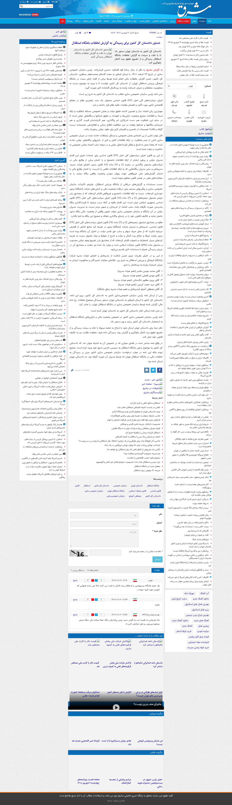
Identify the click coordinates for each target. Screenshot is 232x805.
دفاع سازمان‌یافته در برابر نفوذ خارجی (193, 522)
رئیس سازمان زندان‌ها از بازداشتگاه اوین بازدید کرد (190, 564)
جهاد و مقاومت (131, 21)
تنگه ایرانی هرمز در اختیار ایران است (193, 219)
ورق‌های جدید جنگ (200, 539)
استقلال (87, 485)
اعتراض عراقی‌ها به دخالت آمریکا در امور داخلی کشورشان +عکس (44, 388)
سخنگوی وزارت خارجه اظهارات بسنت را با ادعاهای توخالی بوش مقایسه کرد (189, 493)
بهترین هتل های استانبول (197, 604)
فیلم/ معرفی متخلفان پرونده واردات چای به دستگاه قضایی (135, 428)
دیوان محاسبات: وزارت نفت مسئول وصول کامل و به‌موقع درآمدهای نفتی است (189, 276)
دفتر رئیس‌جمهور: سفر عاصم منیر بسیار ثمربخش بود (189, 479)
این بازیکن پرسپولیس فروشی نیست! (150, 742)
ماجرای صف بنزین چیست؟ (147, 704)
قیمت (208, 32)
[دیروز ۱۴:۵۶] (116, 728)
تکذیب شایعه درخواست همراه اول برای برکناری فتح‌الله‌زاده (135, 415)
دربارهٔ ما (23, 2)
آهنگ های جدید (201, 620)
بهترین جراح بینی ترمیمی (197, 615)
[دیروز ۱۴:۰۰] (116, 766)
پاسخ (75, 580)
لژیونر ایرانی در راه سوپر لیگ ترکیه (48, 117)
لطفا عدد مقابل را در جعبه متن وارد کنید (146, 551)
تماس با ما (35, 2)
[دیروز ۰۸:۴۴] (84, 679)
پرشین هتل (203, 626)
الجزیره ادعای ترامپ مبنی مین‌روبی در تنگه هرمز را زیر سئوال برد (43, 243)
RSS (53, 2)
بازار (62, 21)
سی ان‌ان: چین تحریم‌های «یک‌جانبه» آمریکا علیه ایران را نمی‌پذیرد (43, 372)
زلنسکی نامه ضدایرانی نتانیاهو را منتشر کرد (148, 664)
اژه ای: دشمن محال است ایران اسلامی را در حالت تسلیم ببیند (189, 250)
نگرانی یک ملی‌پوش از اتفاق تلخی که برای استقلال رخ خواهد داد (133, 449)
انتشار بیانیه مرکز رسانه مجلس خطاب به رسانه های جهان (190, 583)
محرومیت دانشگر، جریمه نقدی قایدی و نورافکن (140, 424)
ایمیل (159, 522)
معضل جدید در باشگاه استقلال (147, 466)
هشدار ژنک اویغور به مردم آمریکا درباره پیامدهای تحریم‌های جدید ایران (43, 426)
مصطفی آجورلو (135, 496)
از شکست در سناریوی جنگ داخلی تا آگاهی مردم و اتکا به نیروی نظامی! (189, 348)
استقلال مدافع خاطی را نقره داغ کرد (145, 403)
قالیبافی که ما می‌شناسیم (198, 530)
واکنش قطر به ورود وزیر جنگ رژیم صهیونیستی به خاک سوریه (43, 65)
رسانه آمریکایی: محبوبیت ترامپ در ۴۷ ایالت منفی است (43, 319)
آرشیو (45, 2)
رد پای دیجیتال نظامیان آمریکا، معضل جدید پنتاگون (45, 475)
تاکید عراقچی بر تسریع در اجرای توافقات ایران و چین (190, 257)
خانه (209, 21)
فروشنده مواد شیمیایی (198, 642)
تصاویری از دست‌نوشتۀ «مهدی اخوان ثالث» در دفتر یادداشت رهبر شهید (190, 146)
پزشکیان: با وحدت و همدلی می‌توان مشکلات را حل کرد (190, 202)
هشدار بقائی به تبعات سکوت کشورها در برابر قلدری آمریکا (191, 374)
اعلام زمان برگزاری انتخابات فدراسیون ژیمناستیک (41, 408)
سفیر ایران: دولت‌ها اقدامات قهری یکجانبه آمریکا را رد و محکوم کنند (189, 310)
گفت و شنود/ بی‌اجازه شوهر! (196, 535)
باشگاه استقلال (153, 485)
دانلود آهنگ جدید (201, 599)
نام (160, 514)
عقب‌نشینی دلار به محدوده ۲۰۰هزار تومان (191, 55)
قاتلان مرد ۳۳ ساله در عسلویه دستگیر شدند (43, 152)
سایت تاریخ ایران (179, 599)
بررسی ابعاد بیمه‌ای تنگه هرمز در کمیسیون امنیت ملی (189, 509)
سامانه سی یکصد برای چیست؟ (49, 180)
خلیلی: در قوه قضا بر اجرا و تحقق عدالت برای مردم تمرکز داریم (191, 418)
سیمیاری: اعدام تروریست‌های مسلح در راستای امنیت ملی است (44, 224)
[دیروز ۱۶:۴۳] (84, 650)
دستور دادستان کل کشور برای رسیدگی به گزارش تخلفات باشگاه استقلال (116, 43)
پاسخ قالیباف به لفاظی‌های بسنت (195, 323)
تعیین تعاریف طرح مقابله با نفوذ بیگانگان (192, 439)
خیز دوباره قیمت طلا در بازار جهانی (194, 75)
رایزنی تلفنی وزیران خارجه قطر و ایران (193, 342)
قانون (77, 485)
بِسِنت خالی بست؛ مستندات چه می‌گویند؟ (191, 526)
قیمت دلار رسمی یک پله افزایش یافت (193, 70)
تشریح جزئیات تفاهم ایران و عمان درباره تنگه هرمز (191, 317)
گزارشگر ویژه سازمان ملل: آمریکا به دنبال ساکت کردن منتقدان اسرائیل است (43, 288)
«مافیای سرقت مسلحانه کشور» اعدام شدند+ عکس (191, 302)
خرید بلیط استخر (183, 631)
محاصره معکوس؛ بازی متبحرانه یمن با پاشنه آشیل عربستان (43, 273)
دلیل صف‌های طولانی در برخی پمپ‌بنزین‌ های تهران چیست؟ (44, 131)
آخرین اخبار (60, 160)
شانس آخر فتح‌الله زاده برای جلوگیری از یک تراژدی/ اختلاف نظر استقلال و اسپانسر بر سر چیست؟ (119, 441)
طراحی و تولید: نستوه (116, 800)
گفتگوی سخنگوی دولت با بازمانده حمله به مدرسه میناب (43, 258)
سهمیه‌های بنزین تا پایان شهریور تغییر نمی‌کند (189, 353)
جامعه (106, 21)
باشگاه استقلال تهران (115, 491)
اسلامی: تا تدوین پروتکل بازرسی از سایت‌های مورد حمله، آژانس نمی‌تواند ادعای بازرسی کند (191, 195)
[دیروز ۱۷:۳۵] (147, 728)
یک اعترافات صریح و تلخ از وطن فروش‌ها (45, 112)
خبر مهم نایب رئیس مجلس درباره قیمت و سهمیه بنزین (189, 396)
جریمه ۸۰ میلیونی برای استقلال (147, 470)
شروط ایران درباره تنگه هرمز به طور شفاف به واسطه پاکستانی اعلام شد (191, 426)
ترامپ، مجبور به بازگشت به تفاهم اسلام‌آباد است (188, 263)
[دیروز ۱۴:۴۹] (147, 679)
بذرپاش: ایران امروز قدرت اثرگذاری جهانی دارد (189, 499)
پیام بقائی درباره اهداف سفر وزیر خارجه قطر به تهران (190, 165)
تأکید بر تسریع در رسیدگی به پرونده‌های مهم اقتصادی (191, 209)
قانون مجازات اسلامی (137, 491)
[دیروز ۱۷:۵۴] (116, 650)
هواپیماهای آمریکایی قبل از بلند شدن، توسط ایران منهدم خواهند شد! (45, 266)
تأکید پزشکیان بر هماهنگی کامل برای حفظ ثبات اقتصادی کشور (190, 269)
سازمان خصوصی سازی (94, 491)
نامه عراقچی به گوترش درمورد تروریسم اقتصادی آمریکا (190, 187)
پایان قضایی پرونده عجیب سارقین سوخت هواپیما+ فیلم (192, 516)
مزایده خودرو (203, 631)
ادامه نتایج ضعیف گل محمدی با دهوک (46, 309)
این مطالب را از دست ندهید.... (149, 635)
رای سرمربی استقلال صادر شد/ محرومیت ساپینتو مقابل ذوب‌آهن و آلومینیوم (128, 462)
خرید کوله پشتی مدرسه (198, 647)
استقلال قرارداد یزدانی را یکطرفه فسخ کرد (142, 432)
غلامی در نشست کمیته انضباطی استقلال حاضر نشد (138, 407)
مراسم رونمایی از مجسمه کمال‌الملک (120, 781)
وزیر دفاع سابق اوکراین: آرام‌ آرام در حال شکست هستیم (43, 99)
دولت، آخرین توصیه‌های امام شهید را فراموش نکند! (190, 283)
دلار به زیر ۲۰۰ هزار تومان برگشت (194, 50)
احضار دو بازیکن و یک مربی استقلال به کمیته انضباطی (137, 436)
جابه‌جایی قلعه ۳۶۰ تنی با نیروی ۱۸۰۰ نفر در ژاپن (41, 70)
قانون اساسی (155, 491)
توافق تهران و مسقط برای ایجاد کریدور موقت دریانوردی (191, 389)
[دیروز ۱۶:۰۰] (147, 766)
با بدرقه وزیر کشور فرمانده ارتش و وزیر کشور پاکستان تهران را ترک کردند (191, 545)
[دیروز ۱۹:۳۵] (147, 650)
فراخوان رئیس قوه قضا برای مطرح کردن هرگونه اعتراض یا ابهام (133, 420)
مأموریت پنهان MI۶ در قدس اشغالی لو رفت (44, 293)
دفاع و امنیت (144, 21)
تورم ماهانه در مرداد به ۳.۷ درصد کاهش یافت (42, 305)
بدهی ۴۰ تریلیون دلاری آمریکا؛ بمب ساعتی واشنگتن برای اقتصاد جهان (45, 167)
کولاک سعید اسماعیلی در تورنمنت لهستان (44, 237)
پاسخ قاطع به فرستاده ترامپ (197, 235)
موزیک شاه (189, 593)
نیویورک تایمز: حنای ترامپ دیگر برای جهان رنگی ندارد (44, 186)
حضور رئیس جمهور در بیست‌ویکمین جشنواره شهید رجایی (150, 783)
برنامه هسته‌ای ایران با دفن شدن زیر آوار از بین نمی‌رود (44, 201)
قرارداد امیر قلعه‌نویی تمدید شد (86, 741)
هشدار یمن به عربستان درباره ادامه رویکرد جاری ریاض (43, 251)
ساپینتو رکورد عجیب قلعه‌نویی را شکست (143, 457)
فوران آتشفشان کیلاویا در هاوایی (48, 378)
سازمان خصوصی (120, 485)
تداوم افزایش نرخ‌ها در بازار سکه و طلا (192, 66)
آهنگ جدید (187, 626)
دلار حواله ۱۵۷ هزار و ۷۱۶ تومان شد (193, 46)
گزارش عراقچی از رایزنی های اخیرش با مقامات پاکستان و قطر (190, 329)
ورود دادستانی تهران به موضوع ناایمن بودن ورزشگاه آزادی (136, 411)
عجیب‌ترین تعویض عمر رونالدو (49, 58)
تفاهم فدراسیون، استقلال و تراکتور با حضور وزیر (42, 462)
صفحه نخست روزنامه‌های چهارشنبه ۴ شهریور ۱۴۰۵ (88, 781)
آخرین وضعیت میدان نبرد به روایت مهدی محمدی (188, 296)
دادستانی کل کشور (153, 496)
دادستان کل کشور (101, 485)
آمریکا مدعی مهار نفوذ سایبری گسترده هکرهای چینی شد (44, 433)
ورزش (172, 21)
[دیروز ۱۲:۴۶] (84, 728)
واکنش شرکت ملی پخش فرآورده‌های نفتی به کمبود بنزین (117, 664)
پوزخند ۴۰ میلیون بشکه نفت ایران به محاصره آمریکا (45, 213)
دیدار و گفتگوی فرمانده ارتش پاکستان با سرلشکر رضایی (189, 571)
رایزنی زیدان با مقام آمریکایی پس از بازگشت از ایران (44, 107)
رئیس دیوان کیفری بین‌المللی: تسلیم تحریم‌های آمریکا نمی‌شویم (44, 419)
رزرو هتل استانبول (200, 609)
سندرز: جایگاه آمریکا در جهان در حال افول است (42, 313)
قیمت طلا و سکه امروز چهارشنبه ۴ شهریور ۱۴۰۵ (188, 42)
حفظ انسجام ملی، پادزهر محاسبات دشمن (191, 239)
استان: (207, 86)
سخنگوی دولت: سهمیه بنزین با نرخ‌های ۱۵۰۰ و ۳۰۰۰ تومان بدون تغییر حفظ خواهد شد (190, 367)
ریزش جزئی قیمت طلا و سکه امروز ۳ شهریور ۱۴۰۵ (191, 61)
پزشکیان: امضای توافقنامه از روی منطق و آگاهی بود (190, 411)
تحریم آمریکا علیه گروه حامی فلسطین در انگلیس (42, 458)
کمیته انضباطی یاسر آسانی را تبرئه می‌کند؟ (44, 74)
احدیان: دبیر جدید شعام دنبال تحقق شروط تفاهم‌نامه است (191, 445)
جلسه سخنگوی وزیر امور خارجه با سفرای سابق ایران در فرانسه (190, 381)
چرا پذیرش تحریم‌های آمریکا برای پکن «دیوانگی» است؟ (43, 403)
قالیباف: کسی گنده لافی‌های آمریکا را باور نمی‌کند (188, 577)
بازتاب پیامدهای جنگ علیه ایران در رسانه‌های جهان (45, 194)
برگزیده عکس (156, 752)
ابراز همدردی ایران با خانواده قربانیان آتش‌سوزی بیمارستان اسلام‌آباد (189, 180)
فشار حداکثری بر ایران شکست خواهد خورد (44, 351)
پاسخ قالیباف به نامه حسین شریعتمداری (192, 244)
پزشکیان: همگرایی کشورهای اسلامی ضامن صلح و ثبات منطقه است (189, 404)
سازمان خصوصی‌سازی (116, 496)
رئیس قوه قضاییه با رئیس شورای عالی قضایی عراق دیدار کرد (191, 471)
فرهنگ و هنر (117, 21)
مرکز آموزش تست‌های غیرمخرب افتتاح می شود (189, 223)
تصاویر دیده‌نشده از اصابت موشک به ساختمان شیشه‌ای (190, 464)
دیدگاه (78, 21)
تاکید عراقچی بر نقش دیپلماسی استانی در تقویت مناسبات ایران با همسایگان (189, 557)
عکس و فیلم (88, 21)
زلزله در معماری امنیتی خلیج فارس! (194, 215)
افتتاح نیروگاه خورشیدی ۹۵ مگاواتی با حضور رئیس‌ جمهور (191, 456)
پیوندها (70, 21)
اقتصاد (98, 21)
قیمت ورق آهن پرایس (199, 636)
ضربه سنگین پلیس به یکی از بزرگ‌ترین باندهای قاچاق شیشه (44, 334)
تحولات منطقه (183, 21)
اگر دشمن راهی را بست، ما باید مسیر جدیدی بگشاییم (191, 291)
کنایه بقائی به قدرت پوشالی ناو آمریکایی (192, 152)
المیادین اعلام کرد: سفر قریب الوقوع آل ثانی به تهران (43, 138)
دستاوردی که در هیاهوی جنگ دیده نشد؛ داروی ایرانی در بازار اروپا (44, 346)
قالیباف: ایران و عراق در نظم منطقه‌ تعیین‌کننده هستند (190, 359)
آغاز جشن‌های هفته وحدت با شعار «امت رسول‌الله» (192, 486)
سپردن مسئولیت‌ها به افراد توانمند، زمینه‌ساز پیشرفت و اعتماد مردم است (191, 229)
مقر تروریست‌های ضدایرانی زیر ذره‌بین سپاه (43, 144)
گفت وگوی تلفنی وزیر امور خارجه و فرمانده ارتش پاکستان (189, 336)
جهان (194, 21)
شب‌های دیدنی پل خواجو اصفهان (48, 340)
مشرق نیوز (187, 8)
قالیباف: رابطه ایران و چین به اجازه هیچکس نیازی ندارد (189, 173)
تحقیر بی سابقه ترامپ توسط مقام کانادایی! (44, 148)
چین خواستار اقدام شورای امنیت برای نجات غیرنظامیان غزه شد (45, 395)
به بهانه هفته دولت (200, 503)
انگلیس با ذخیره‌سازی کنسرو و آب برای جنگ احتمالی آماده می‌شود (45, 365)
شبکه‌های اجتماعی (160, 21)
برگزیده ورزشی (156, 713)
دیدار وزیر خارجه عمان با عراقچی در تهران (191, 450)
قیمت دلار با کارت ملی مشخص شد (194, 38)
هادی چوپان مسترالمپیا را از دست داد (116, 742)
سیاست (202, 21)
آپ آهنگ (204, 593)
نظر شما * (157, 531)
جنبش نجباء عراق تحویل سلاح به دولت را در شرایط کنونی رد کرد (45, 468)
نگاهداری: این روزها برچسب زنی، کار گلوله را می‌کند (191, 433)
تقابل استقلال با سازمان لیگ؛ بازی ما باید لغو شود (41, 382)
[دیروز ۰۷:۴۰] (84, 766)
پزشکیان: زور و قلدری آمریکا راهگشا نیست (191, 551)
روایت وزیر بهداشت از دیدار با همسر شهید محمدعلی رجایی (191, 158)
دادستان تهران (137, 485)
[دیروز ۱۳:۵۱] (116, 679)
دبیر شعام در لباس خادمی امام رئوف (47, 125)
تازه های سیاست (203, 139)
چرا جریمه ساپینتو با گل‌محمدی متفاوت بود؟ (142, 453)
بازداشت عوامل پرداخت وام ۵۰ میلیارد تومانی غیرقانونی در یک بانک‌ (132, 445)
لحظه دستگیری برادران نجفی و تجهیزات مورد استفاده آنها (45, 49)
